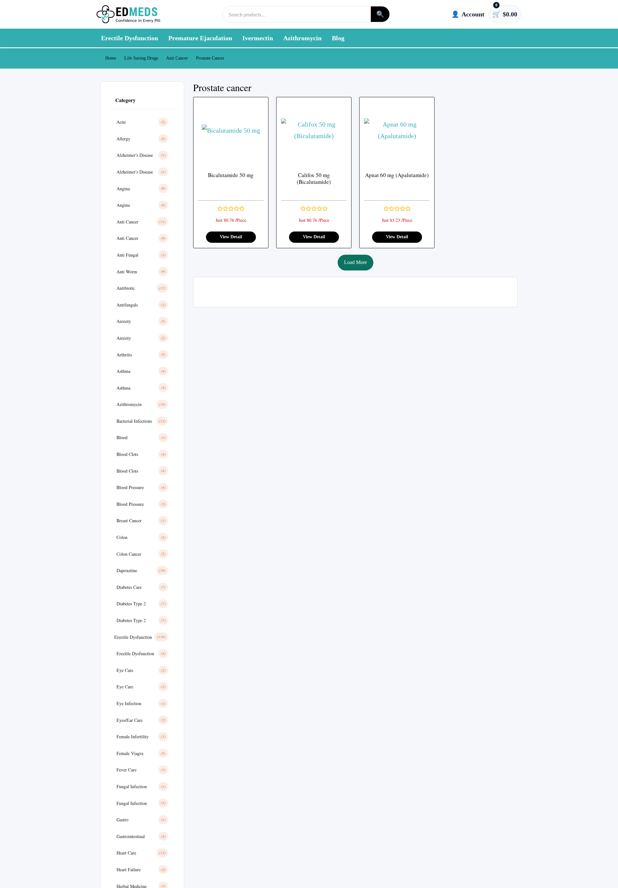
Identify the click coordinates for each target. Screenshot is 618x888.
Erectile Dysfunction (129, 38)
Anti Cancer (177, 58)
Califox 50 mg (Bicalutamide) (314, 178)
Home (110, 58)
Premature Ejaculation (200, 38)
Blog (338, 38)
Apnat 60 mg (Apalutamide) (397, 175)
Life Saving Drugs (141, 58)
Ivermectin (257, 38)
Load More (355, 262)
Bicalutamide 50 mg (231, 175)
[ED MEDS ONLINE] (129, 14)
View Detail (231, 236)
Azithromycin (302, 38)
